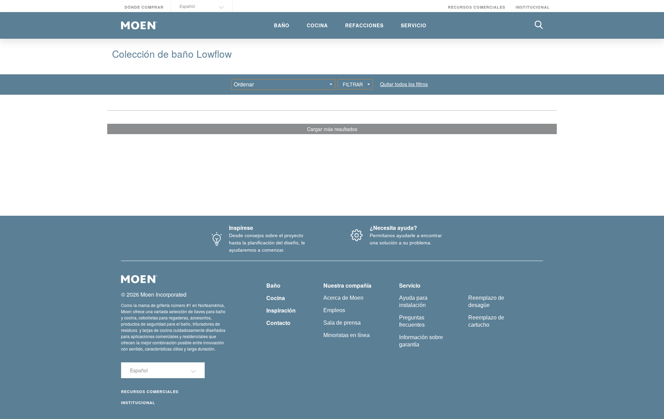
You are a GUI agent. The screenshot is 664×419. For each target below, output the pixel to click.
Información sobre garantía (421, 340)
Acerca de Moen (343, 298)
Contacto (278, 322)
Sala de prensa (342, 323)
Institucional (533, 7)
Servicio (410, 285)
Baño (273, 285)
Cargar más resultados (332, 128)
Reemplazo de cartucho (486, 321)
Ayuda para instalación (413, 301)
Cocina (275, 297)
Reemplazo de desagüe (486, 301)
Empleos (334, 310)
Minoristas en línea (346, 335)
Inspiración (281, 310)
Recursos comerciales (476, 7)
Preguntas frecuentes (412, 321)
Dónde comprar (144, 7)
